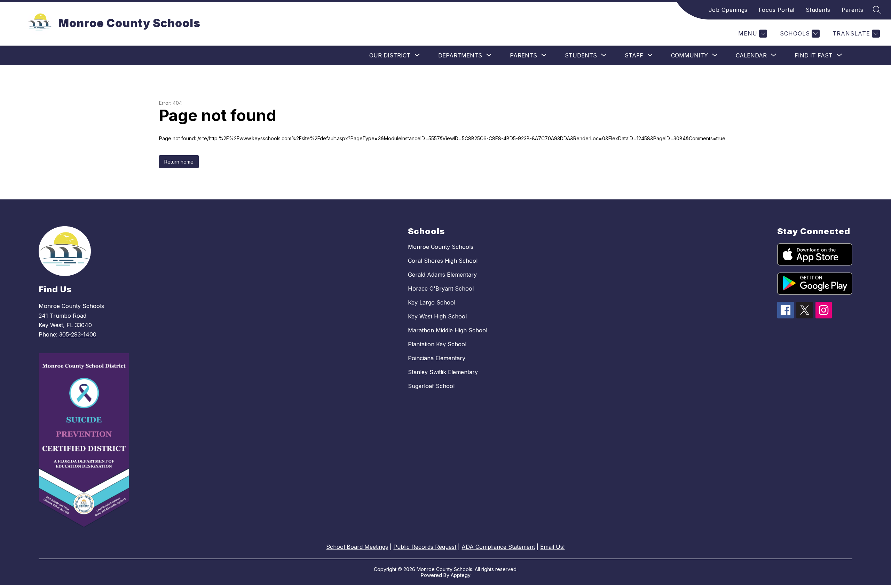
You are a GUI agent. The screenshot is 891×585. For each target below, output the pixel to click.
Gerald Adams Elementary (442, 274)
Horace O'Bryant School (441, 288)
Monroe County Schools (440, 246)
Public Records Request (424, 546)
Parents (853, 9)
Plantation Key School (437, 344)
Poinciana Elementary (436, 358)
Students (818, 9)
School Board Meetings (357, 546)
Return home (179, 162)
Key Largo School (431, 302)
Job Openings (728, 9)
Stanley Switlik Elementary (443, 372)
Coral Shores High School (443, 260)
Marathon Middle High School (447, 330)
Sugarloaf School (431, 385)
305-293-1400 (77, 334)
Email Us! (552, 546)
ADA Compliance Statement (498, 546)
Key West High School (437, 316)
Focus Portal (777, 9)
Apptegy (461, 575)
